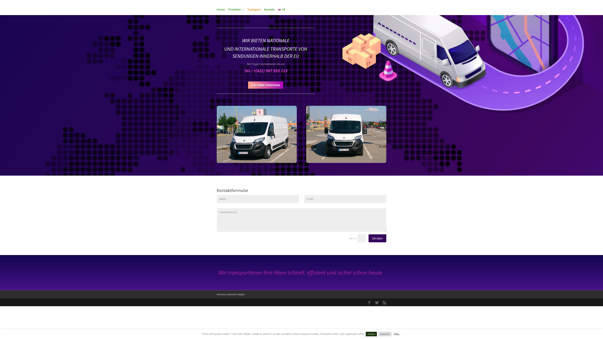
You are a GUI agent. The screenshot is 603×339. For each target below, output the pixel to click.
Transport (254, 9)
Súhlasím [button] (371, 334)
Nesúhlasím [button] (385, 334)
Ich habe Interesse (265, 85)
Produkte (234, 9)
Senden (377, 238)
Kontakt (269, 9)
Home (221, 9)
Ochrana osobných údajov (231, 294)
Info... (397, 333)
